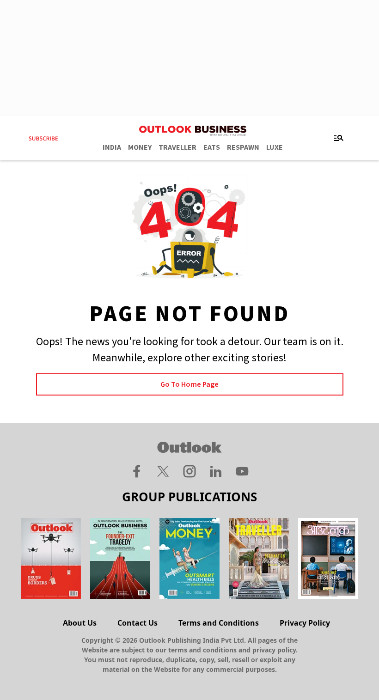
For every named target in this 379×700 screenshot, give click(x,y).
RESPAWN (243, 147)
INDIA (112, 147)
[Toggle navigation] (338, 138)
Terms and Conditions (218, 623)
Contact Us (137, 623)
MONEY (140, 147)
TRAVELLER (177, 147)
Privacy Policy (305, 623)
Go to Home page (189, 384)
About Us (80, 623)
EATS (211, 147)
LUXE (274, 147)
